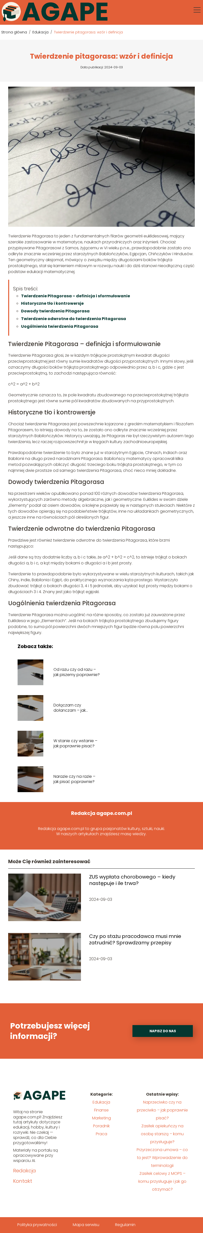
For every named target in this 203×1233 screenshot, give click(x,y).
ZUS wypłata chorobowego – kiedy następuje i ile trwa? (132, 880)
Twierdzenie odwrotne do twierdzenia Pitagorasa (73, 319)
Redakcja (24, 1170)
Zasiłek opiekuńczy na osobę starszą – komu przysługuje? (162, 1134)
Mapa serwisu (86, 1225)
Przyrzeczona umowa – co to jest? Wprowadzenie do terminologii (162, 1157)
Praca (101, 1134)
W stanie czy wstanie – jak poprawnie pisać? (75, 743)
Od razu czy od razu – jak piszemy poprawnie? (76, 672)
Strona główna (14, 32)
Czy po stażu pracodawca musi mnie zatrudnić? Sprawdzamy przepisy (135, 939)
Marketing (101, 1118)
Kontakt (22, 1181)
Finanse (101, 1110)
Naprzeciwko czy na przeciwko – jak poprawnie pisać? (162, 1110)
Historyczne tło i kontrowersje (52, 303)
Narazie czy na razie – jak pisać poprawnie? (74, 779)
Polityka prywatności (37, 1225)
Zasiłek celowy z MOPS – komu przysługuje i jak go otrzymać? (162, 1181)
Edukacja (41, 32)
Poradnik (101, 1126)
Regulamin (125, 1225)
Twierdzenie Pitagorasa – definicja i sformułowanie (75, 296)
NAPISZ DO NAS (163, 1031)
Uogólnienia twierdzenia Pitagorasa (59, 326)
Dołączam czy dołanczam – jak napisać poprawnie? (73, 708)
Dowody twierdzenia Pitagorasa (55, 311)
